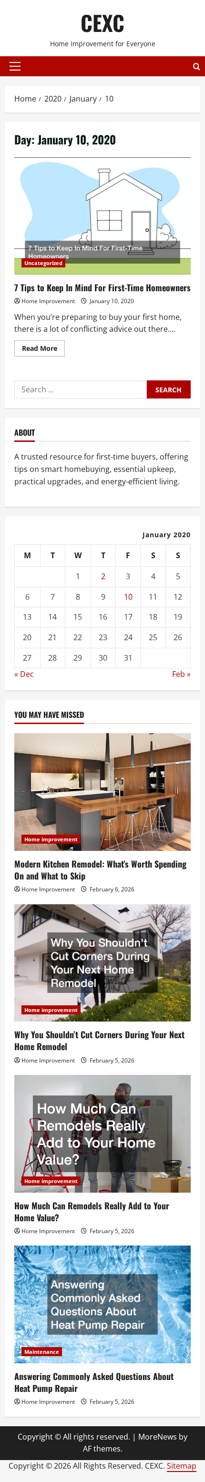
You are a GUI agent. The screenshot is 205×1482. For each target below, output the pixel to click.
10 (128, 597)
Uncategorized (43, 262)
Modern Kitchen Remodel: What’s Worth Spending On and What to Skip (100, 870)
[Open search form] (196, 66)
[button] (15, 66)
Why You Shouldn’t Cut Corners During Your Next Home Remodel (99, 1040)
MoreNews (157, 1436)
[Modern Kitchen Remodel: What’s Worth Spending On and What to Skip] (102, 792)
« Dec (24, 674)
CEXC (102, 22)
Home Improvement (48, 301)
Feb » (181, 674)
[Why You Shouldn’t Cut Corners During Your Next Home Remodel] (102, 963)
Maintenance (41, 1351)
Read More (43, 350)
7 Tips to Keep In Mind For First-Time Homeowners (102, 216)
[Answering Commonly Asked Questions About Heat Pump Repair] (102, 1304)
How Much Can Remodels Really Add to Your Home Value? (91, 1211)
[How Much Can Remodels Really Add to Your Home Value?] (102, 1134)
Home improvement (51, 839)
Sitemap (181, 1466)
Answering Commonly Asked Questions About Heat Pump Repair (94, 1382)
